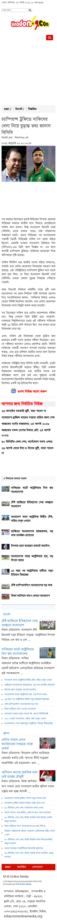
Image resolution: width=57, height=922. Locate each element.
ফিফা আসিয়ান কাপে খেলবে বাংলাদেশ (20, 709)
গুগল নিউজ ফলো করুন (32, 391)
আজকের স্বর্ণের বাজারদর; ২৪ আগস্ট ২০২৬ (25, 424)
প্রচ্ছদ (6, 109)
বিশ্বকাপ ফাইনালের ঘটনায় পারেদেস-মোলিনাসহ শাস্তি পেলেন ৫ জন (29, 832)
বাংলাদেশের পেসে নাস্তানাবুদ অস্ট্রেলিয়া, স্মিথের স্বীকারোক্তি (28, 723)
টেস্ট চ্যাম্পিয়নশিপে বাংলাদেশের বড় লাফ (21, 704)
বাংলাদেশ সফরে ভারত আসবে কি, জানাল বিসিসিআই (26, 713)
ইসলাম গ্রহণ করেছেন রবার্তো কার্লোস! (20, 689)
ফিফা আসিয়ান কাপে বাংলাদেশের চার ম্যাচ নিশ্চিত (24, 826)
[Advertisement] (28, 73)
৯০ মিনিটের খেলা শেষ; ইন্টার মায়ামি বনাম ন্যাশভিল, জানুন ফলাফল (29, 855)
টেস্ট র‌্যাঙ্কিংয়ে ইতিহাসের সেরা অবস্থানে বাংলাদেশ (20, 623)
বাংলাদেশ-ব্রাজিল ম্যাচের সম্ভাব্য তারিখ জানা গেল (28, 417)
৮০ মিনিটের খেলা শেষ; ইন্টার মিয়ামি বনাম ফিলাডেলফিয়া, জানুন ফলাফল (28, 841)
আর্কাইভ (21, 867)
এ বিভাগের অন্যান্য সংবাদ (15, 478)
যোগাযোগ (37, 867)
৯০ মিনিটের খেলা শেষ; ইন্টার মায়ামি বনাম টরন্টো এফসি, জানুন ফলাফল (28, 819)
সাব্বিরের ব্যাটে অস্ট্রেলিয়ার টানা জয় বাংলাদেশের (18, 651)
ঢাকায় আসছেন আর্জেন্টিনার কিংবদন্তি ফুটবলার (23, 848)
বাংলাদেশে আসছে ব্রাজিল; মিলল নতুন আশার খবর (25, 798)
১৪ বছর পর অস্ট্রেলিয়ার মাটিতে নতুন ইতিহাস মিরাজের (26, 699)
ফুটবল (6, 733)
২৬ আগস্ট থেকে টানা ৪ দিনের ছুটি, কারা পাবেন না (27, 450)
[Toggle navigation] (49, 37)
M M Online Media (23, 884)
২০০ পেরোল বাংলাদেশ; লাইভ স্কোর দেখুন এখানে (25, 718)
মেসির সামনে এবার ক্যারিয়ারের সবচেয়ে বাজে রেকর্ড (17, 744)
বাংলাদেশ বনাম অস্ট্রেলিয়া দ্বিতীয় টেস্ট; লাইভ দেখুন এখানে (28, 680)
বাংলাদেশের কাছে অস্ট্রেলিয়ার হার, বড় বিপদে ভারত (25, 694)
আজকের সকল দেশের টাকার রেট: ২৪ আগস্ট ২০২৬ (26, 432)
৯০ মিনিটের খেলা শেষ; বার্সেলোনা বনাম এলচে (27, 442)
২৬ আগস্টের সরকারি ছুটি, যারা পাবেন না (24, 411)
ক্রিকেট (18, 109)
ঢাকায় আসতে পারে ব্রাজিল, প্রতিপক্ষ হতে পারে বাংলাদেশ (27, 812)
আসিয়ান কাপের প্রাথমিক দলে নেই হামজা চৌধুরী (20, 774)
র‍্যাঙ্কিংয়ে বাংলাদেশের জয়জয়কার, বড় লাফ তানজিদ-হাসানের (29, 684)
